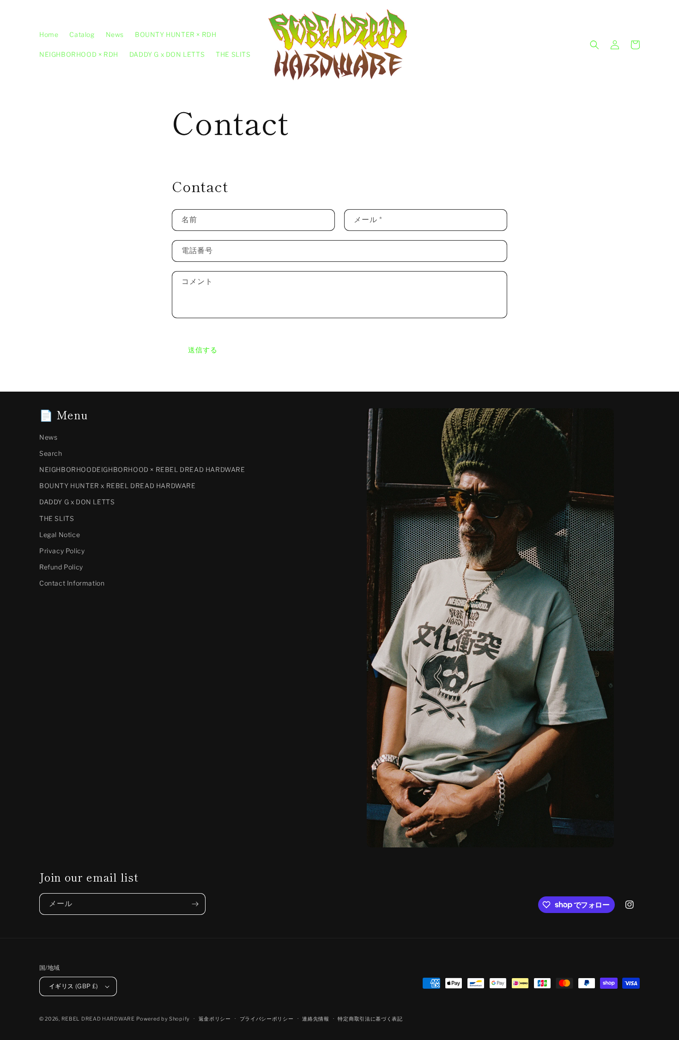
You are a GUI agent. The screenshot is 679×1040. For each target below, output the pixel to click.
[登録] (195, 904)
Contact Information (71, 583)
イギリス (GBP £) (73, 986)
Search (50, 453)
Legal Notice (59, 534)
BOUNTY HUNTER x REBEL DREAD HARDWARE (117, 486)
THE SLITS (56, 518)
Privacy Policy (62, 551)
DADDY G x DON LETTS (77, 502)
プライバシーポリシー (267, 1019)
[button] (594, 45)
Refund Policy (61, 567)
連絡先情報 (315, 1019)
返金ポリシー (215, 1019)
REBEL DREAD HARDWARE (98, 1019)
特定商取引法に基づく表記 (370, 1019)
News (48, 437)
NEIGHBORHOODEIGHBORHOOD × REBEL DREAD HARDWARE (142, 469)
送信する (203, 350)
